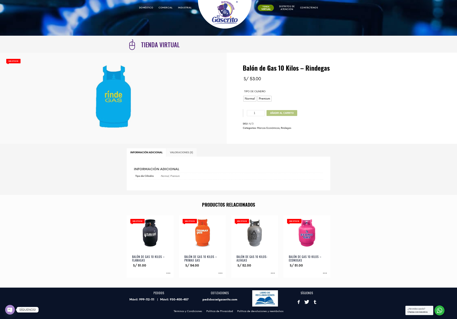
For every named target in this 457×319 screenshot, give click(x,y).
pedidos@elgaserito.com (219, 299)
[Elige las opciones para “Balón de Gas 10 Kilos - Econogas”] (324, 273)
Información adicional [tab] (146, 152)
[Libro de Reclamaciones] (265, 298)
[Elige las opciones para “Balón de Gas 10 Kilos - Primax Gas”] (220, 273)
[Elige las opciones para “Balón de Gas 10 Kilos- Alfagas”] (272, 273)
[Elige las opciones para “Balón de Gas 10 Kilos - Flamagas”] (168, 273)
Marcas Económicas (268, 128)
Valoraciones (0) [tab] (181, 152)
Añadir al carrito (282, 113)
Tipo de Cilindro (255, 91)
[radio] (249, 98)
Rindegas (286, 128)
